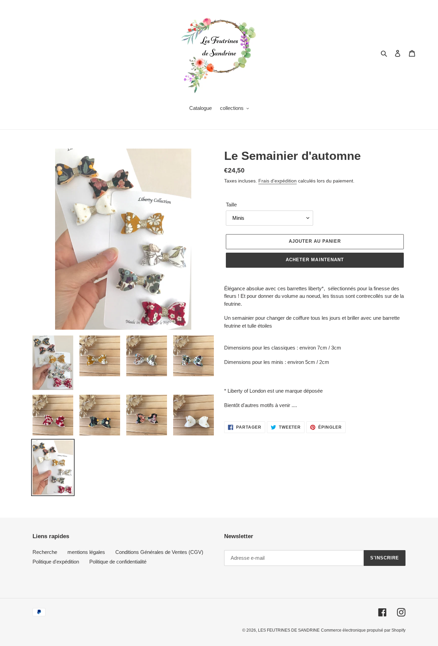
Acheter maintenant (315, 259)
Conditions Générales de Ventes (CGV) (159, 552)
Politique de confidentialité (117, 562)
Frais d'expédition (277, 180)
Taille (231, 204)
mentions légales (86, 552)
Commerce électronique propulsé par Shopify (363, 630)
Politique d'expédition (56, 562)
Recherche (45, 552)
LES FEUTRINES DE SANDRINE (289, 630)
